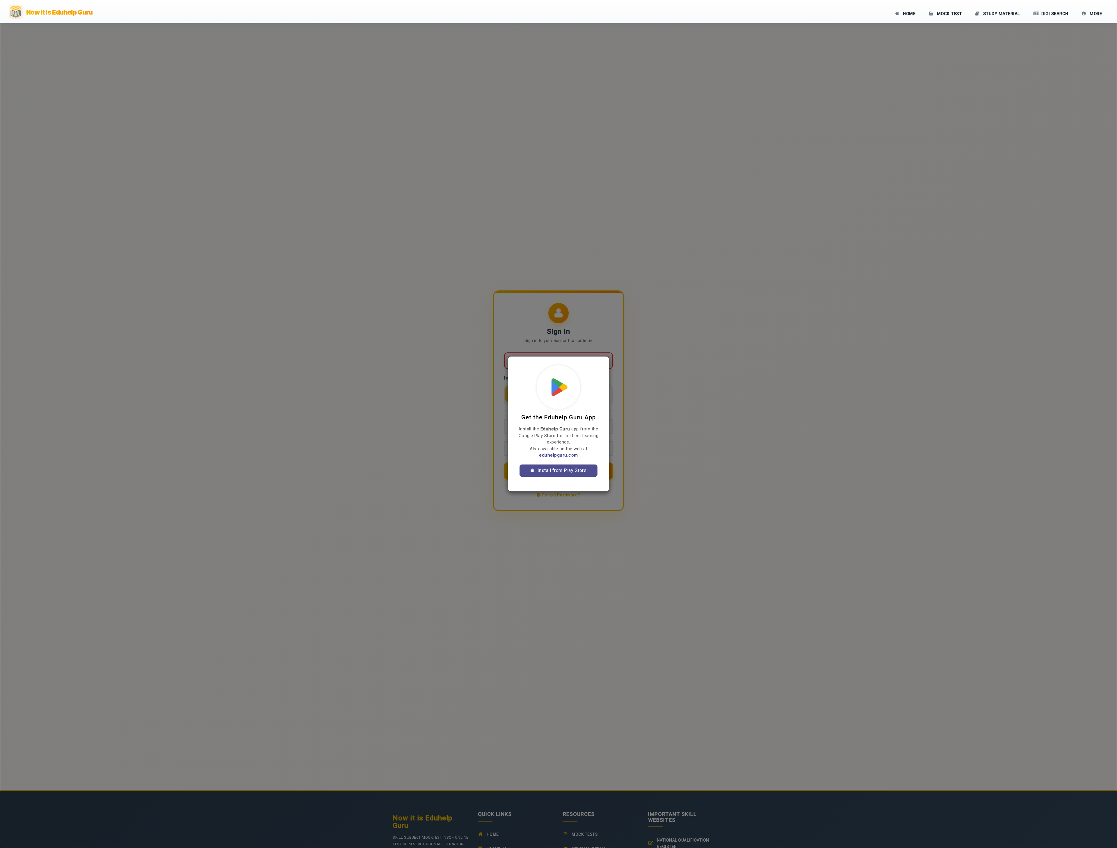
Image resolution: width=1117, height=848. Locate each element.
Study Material (1001, 13)
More (1095, 13)
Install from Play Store (561, 470)
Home (909, 13)
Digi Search (1054, 13)
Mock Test (948, 13)
